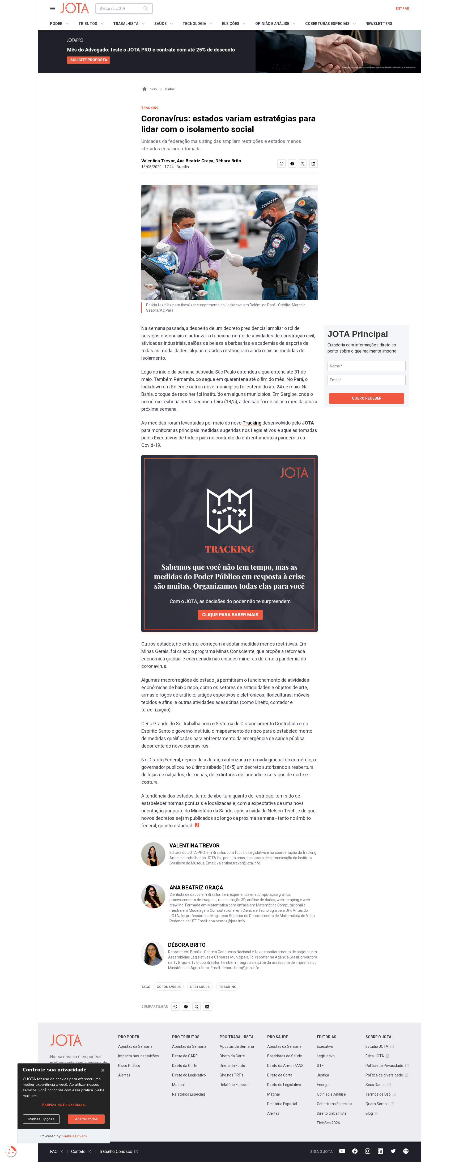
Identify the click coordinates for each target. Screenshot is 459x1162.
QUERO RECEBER (366, 398)
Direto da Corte (184, 1065)
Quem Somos (377, 1104)
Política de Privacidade (384, 1065)
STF (320, 1065)
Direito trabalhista (332, 1113)
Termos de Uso (378, 1094)
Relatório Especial (234, 1085)
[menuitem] (60, 23)
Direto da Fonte (232, 1065)
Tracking (252, 423)
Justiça (323, 1075)
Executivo (325, 1046)
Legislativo (326, 1056)
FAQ (54, 1151)
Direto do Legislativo (189, 1075)
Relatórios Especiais (189, 1094)
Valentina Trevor (158, 160)
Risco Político (129, 1065)
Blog (369, 1113)
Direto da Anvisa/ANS (285, 1065)
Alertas (124, 1075)
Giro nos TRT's (231, 1075)
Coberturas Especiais (334, 1104)
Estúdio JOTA (377, 1046)
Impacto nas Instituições (138, 1056)
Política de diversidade (384, 1075)
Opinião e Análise (331, 1094)
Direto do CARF (184, 1056)
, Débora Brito (227, 160)
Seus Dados (375, 1085)
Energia (323, 1085)
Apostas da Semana (135, 1046)
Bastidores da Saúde (284, 1056)
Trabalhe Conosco (115, 1151)
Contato (78, 1151)
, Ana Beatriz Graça (194, 160)
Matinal (178, 1085)
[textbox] (121, 8)
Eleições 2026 (328, 1123)
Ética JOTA (375, 1056)
